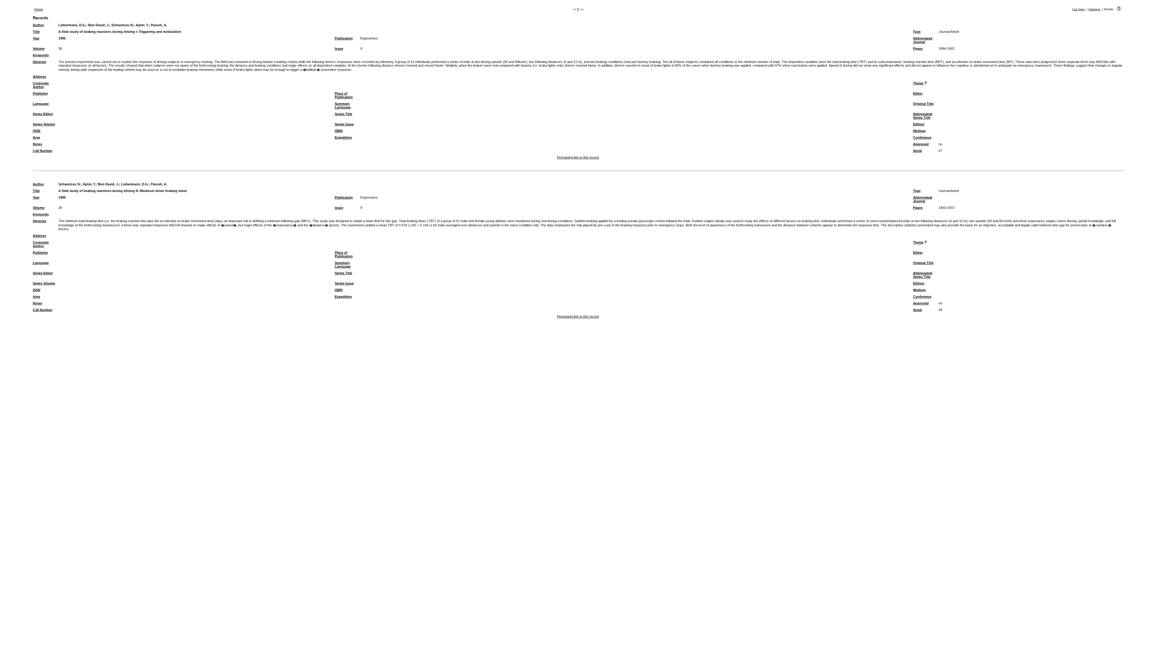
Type (917, 31)
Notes (37, 144)
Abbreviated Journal (922, 40)
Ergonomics (369, 38)
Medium (919, 131)
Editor (918, 93)
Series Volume (44, 124)
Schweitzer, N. (122, 25)
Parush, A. (159, 25)
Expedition (343, 137)
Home (38, 9)
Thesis (918, 83)
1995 (62, 38)
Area (36, 137)
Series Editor (43, 114)
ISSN (36, 131)
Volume (39, 48)
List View (1078, 9)
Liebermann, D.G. (72, 25)
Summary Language (343, 105)
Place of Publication (344, 95)
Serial (917, 151)
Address (39, 76)
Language (41, 103)
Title (36, 31)
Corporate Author (41, 85)
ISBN (339, 131)
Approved (921, 144)
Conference (922, 137)
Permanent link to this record (578, 157)
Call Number (42, 151)
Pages (918, 48)
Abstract (39, 62)
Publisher (40, 93)
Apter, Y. (142, 25)
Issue (339, 48)
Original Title (923, 103)
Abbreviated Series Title (922, 115)
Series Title (343, 114)
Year (36, 38)
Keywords (41, 55)
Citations (1094, 9)
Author (38, 25)
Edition (918, 124)
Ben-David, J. (98, 25)
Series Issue (344, 124)
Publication (344, 38)
